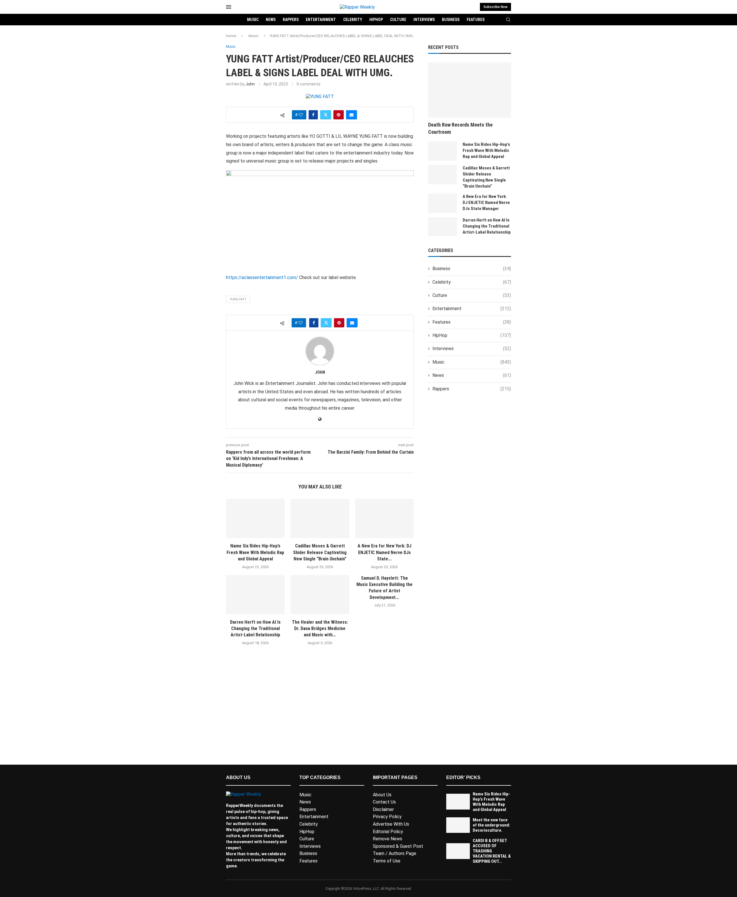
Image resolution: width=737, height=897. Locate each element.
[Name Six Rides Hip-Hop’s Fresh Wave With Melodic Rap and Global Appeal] (255, 518)
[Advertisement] (320, 713)
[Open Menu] (228, 6)
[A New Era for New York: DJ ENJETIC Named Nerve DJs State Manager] (384, 518)
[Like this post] (301, 114)
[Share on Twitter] (325, 114)
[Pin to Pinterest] (338, 114)
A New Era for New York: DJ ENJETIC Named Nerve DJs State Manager (486, 202)
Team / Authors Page (394, 853)
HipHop (376, 19)
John (250, 84)
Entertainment (321, 19)
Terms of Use (386, 861)
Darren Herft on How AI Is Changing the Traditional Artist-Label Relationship (255, 628)
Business (450, 19)
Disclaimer (383, 809)
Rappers (291, 19)
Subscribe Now (495, 7)
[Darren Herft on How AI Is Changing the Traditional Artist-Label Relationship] (255, 594)
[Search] (508, 20)
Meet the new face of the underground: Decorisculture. (491, 825)
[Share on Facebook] (313, 114)
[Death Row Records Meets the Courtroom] (469, 90)
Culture (398, 19)
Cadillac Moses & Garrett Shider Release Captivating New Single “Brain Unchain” (320, 552)
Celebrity (352, 19)
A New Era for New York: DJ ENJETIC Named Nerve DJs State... (384, 552)
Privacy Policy (387, 816)
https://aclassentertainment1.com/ (262, 277)
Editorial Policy (388, 831)
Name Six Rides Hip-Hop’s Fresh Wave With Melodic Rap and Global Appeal (255, 552)
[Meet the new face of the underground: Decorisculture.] (458, 825)
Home (231, 36)
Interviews (424, 19)
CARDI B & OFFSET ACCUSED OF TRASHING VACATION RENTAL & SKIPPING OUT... (492, 851)
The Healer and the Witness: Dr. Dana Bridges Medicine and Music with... (320, 628)
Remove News (387, 838)
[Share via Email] (351, 114)
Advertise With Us (391, 824)
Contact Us (384, 802)
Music (253, 19)
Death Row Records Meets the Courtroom (460, 128)
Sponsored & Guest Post (398, 846)
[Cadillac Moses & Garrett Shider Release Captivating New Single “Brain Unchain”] (319, 518)
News (271, 19)
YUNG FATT (238, 299)
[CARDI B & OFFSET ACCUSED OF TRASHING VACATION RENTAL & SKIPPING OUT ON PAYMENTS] (458, 851)
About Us (382, 794)
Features (476, 19)
